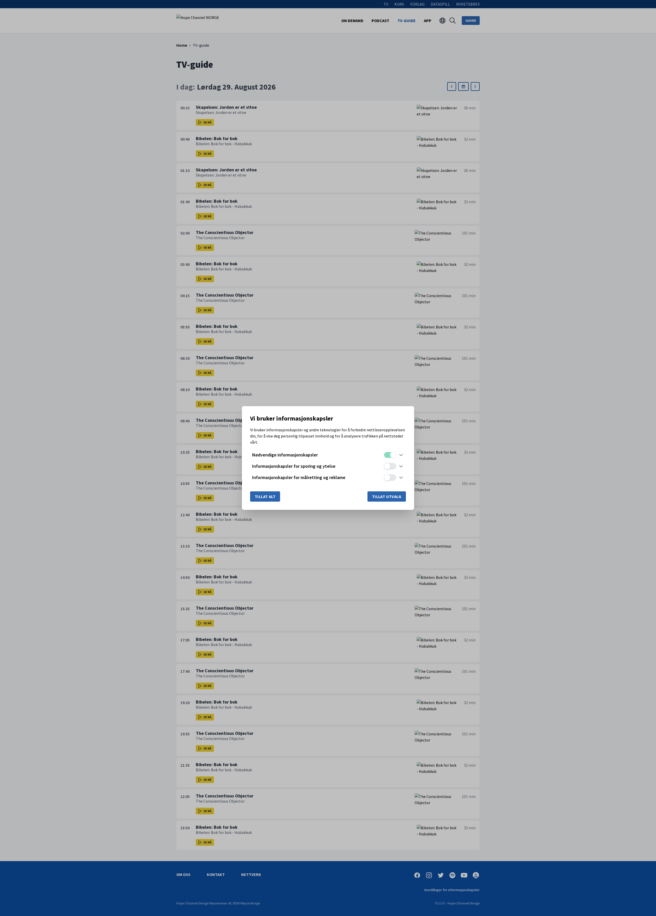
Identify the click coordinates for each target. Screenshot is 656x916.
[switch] (390, 455)
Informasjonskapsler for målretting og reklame (298, 477)
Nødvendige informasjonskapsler (285, 455)
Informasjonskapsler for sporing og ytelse (293, 466)
